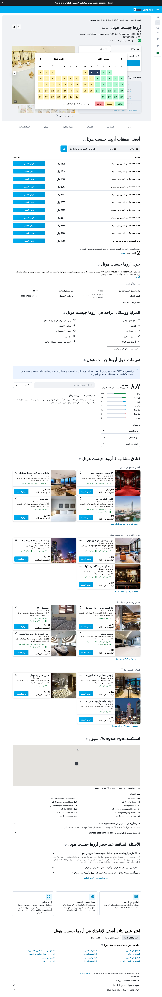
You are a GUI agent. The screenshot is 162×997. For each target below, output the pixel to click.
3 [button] (97, 72)
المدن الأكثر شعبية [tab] (112, 937)
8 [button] (109, 78)
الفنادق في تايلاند (49, 961)
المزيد (138, 277)
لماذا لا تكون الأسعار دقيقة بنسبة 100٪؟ (122, 989)
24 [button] (97, 90)
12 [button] (85, 78)
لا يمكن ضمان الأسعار (86, 973)
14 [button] (115, 84)
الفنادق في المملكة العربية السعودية (41, 950)
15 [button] (109, 84)
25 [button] (91, 90)
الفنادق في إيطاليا (90, 961)
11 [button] (91, 78)
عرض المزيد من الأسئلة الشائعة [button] (96, 878)
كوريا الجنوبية (123, 20)
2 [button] (103, 72)
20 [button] (121, 90)
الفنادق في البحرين (133, 957)
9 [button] (103, 78)
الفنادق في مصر (91, 957)
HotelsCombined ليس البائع (127, 980)
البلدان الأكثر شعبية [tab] (131, 937)
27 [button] (121, 96)
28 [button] (115, 96)
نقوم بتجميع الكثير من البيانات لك (125, 985)
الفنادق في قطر (91, 950)
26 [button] (85, 90)
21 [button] (115, 90)
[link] (124, 523)
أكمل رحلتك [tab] (95, 937)
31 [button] (40, 96)
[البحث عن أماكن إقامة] (157, 22)
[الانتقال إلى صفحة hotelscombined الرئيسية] (143, 9)
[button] (3, 3)
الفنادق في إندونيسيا (90, 954)
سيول (109, 20)
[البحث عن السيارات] (157, 27)
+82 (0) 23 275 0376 (132, 36)
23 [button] (103, 90)
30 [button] (103, 96)
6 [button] (121, 78)
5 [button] (85, 72)
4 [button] (91, 72)
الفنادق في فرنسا (48, 957)
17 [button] (97, 84)
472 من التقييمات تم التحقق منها (117, 40)
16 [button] (103, 84)
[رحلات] (157, 45)
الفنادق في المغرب (133, 950)
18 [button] (91, 84)
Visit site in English (63, 3)
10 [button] (97, 78)
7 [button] (115, 78)
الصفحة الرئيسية (136, 20)
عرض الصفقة (86, 491)
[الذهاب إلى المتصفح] (157, 38)
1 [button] (109, 72)
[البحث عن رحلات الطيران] (157, 17)
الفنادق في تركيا (134, 954)
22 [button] (109, 90)
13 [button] (121, 84)
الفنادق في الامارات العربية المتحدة (42, 954)
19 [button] (85, 84)
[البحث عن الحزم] (157, 33)
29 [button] (109, 96)
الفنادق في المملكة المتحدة (130, 961)
